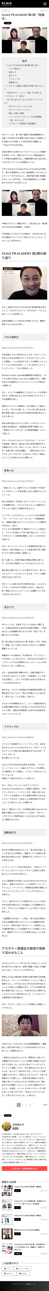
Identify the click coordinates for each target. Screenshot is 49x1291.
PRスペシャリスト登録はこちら (24, 1284)
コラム (5, 10)
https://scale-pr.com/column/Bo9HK (18, 617)
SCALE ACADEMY (24, 1269)
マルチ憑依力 (14, 68)
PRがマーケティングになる (20, 106)
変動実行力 (13, 82)
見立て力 (12, 75)
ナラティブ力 (14, 78)
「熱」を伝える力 (16, 120)
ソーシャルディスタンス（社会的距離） (26, 116)
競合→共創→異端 (16, 113)
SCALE (9, 1269)
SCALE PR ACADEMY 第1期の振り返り (23, 65)
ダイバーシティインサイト (20, 109)
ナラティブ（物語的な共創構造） (23, 123)
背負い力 (12, 72)
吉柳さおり (10, 1274)
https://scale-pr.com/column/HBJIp (17, 481)
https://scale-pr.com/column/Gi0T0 (17, 843)
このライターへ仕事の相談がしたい (24, 1168)
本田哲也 (24, 1274)
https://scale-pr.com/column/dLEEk (17, 347)
